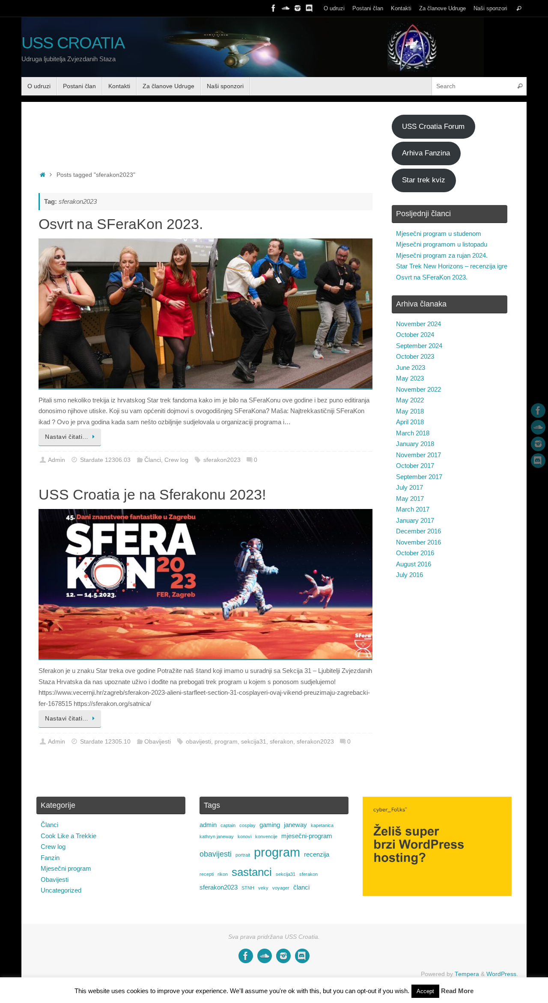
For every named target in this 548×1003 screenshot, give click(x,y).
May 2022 (410, 400)
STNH (247, 887)
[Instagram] (298, 8)
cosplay (247, 825)
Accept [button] (425, 991)
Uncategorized (61, 890)
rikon (222, 874)
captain (227, 825)
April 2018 (410, 422)
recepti (207, 874)
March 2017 (412, 509)
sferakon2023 (222, 460)
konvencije (266, 836)
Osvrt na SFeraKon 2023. (121, 224)
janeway (295, 824)
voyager (280, 887)
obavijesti (198, 741)
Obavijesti (157, 741)
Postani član (367, 8)
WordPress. (502, 974)
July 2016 (409, 574)
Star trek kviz (423, 180)
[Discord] (310, 8)
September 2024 (419, 345)
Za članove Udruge (442, 8)
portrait (242, 854)
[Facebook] (274, 8)
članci (301, 887)
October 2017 (415, 465)
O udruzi (334, 8)
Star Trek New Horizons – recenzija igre (451, 266)
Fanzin (50, 857)
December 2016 (418, 531)
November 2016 (418, 542)
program (226, 741)
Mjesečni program (66, 868)
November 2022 (418, 389)
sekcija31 (253, 741)
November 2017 (418, 454)
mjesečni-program (306, 835)
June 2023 (410, 367)
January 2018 (415, 443)
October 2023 (415, 356)
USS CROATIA (72, 43)
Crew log (176, 460)
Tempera (467, 974)
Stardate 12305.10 (105, 741)
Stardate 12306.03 (105, 460)
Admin (56, 460)
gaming (269, 824)
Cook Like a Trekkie (68, 835)
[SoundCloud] (286, 8)
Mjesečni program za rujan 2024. (442, 255)
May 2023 (410, 378)
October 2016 (415, 553)
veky (263, 887)
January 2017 (415, 520)
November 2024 (418, 323)
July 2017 (409, 487)
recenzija (316, 854)
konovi (244, 836)
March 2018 (412, 433)
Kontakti (401, 8)
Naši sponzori (490, 8)
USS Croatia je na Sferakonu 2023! (152, 494)
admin (208, 824)
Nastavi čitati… (67, 437)
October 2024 (415, 334)
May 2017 (410, 498)
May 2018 (410, 411)
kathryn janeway (217, 836)
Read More (457, 990)
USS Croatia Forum (433, 126)
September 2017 (419, 476)
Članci (152, 460)
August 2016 (413, 564)
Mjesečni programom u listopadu (441, 244)
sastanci (252, 872)
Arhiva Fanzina (426, 153)
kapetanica (322, 825)
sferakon (281, 741)
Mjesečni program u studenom (438, 233)
